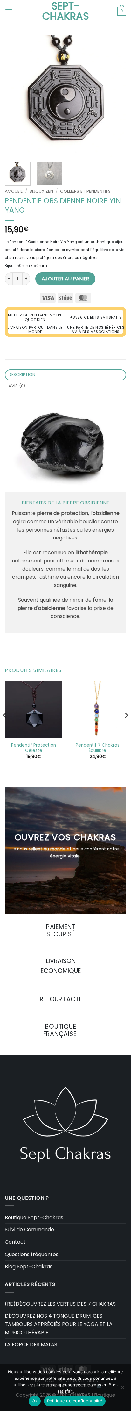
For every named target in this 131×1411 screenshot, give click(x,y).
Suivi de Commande (29, 1229)
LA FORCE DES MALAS (31, 1344)
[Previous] (15, 96)
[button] (8, 11)
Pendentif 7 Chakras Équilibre (98, 748)
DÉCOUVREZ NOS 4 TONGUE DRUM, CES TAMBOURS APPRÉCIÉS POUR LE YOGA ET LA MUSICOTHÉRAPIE (59, 1324)
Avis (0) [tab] (17, 385)
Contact (15, 1242)
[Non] (122, 1389)
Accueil (14, 191)
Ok (35, 1400)
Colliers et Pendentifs (85, 191)
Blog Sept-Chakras (28, 1266)
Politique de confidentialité (74, 1400)
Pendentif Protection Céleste (33, 748)
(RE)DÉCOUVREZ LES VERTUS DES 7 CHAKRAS (60, 1303)
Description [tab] (22, 374)
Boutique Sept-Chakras (34, 1217)
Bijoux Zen (41, 191)
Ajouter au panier (65, 278)
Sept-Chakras (65, 11)
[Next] (115, 96)
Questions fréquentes (32, 1254)
